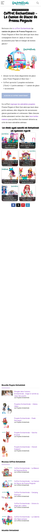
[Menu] (2, 3)
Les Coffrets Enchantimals (20, 10)
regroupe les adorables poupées (22, 104)
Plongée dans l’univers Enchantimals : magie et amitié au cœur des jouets (26, 394)
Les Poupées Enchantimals (21, 397)
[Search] (37, 3)
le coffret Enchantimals (22, 28)
